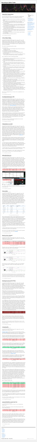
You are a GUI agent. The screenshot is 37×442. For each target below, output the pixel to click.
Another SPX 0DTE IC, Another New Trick (9, 402)
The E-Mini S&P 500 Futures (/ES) (8, 96)
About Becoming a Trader (7, 11)
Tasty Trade (29, 34)
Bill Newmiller (10, 38)
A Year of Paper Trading (6, 37)
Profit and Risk (5, 191)
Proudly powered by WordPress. (31, 438)
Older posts (3, 425)
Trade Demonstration (4, 435)
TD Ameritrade (29, 32)
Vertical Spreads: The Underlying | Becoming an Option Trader (30, 29)
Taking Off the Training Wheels (7, 14)
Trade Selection (3, 436)
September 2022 (3, 431)
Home (3, 11)
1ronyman (16, 231)
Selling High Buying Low (6, 155)
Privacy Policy (19, 11)
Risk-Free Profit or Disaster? (7, 235)
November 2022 (3, 430)
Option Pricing (3, 434)
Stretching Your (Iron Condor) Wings (9, 280)
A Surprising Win (5, 327)
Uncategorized (5, 35)
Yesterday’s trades (5, 331)
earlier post (21, 134)
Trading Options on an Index (7, 123)
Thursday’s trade (13, 353)
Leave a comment (9, 35)
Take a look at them (13, 105)
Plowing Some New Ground (31, 23)
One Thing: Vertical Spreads (31, 29)
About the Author (12, 11)
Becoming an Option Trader (9, 2)
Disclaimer (16, 11)
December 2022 (3, 429)
